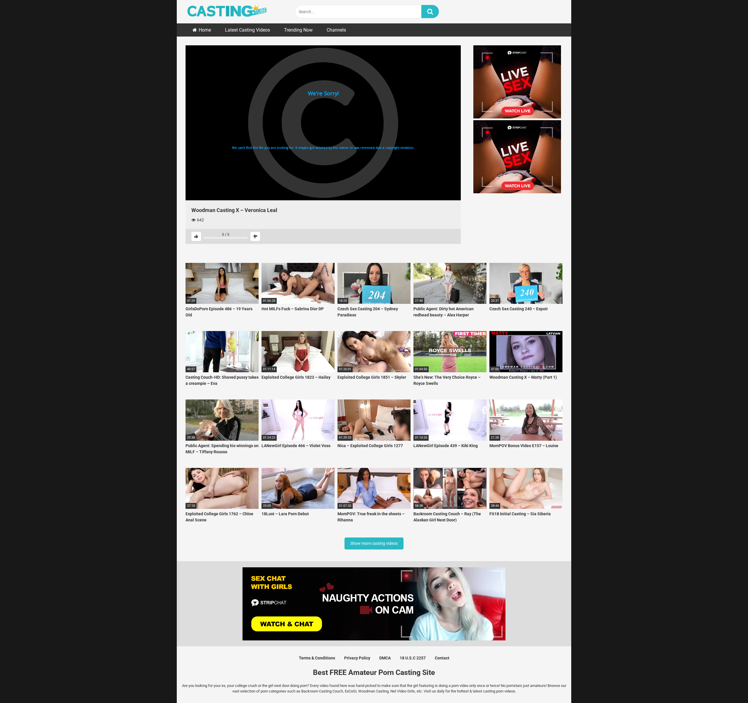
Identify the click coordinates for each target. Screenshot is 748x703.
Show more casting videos (374, 543)
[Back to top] (728, 685)
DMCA (385, 658)
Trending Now (298, 30)
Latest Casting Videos (247, 30)
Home (205, 30)
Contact (442, 658)
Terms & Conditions (317, 658)
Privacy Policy (357, 658)
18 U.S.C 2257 (413, 658)
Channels (336, 30)
